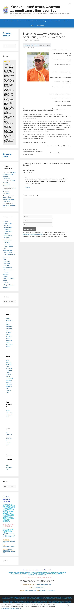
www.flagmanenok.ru (9, 546)
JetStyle (8, 410)
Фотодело (6, 274)
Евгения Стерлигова (9, 438)
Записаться (67, 21)
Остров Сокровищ (9, 285)
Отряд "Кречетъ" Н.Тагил (9, 336)
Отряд (31, 25)
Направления (46, 21)
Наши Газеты (8, 252)
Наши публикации (9, 254)
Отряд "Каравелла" (9, 320)
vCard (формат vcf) (7, 549)
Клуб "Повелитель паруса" (9, 368)
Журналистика (7, 250)
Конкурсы (7, 237)
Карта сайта (58, 21)
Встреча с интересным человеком (8, 227)
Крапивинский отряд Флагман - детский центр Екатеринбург (36, 9)
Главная (6, 21)
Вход (69, 3)
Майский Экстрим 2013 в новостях (33, 151)
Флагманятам (40, 25)
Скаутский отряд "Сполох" (9, 330)
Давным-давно (8, 270)
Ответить (27, 187)
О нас (12, 21)
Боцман (8, 443)
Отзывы (19, 21)
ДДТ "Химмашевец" (9, 467)
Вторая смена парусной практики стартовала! (8, 199)
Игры (4, 259)
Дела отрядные (28, 149)
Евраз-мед (9, 412)
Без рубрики (6, 287)
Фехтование (6, 257)
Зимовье (6, 282)
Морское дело (7, 240)
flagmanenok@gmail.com (9, 542)
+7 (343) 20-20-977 (9, 534)
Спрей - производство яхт (9, 374)
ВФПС (7, 360)
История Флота (7, 267)
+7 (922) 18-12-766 (8, 536)
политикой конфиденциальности (32, 234)
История (6, 272)
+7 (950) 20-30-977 (9, 535)
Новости (35, 149)
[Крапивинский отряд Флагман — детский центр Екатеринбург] (6, 10)
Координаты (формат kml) (9, 551)
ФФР (7, 445)
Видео (6, 276)
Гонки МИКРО (8, 231)
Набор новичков (28, 21)
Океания (6, 265)
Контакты (37, 21)
